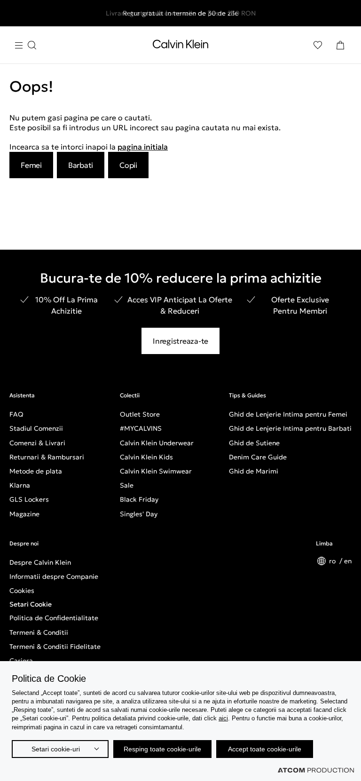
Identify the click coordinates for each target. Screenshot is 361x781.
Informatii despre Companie (53, 576)
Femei (31, 165)
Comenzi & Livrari (37, 443)
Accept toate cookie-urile (264, 749)
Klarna (19, 485)
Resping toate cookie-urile (162, 749)
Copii (128, 165)
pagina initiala (143, 146)
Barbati (80, 165)
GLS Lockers (29, 499)
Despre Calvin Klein (40, 562)
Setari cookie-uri (55, 749)
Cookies (21, 590)
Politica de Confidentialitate (53, 618)
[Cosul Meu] (340, 45)
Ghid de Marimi (253, 471)
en (348, 561)
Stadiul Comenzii (36, 428)
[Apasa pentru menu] (25, 45)
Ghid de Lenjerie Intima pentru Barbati (290, 428)
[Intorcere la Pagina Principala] (180, 46)
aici (223, 718)
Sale (126, 485)
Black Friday (139, 499)
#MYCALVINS (141, 428)
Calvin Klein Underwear (157, 443)
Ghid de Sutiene (254, 443)
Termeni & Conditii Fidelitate (55, 646)
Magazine (24, 514)
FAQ (16, 414)
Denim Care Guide (258, 457)
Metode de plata (35, 471)
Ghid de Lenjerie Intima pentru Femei (288, 414)
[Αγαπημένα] (317, 45)
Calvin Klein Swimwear (156, 471)
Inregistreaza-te (180, 341)
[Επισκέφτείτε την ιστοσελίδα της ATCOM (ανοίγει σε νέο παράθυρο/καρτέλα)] (316, 770)
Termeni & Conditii (38, 632)
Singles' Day (138, 514)
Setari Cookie (30, 604)
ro (333, 561)
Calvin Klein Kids (146, 457)
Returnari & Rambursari (46, 457)
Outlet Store (140, 414)
